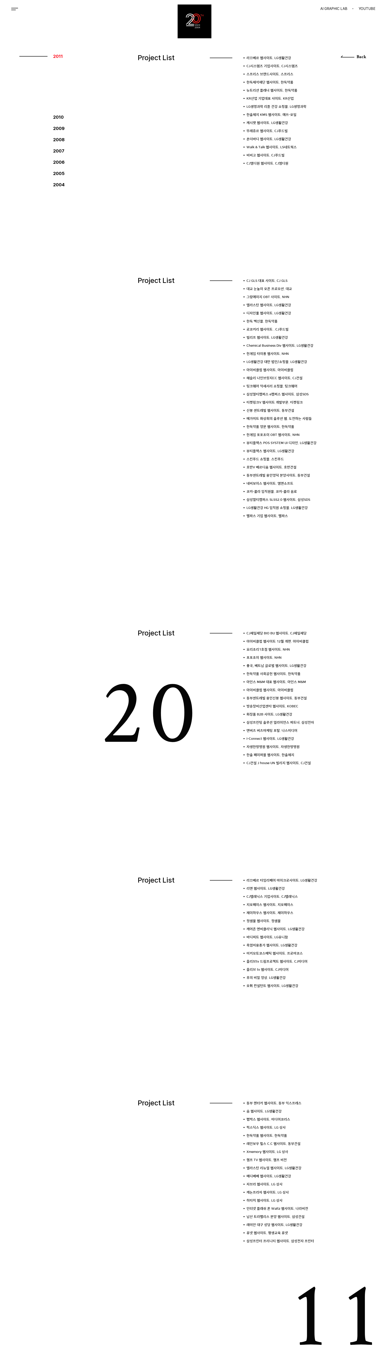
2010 (58, 117)
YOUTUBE (367, 9)
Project (33, 9)
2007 (58, 151)
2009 (59, 128)
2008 (59, 139)
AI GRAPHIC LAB (333, 9)
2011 (58, 56)
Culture (61, 9)
